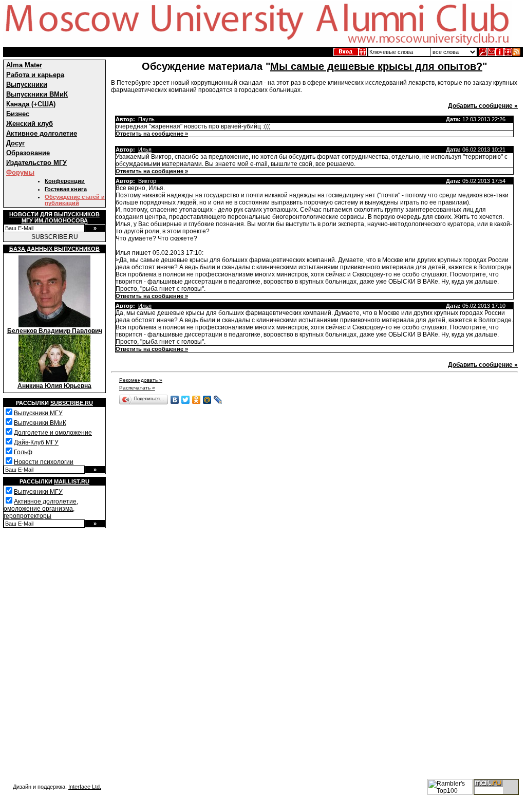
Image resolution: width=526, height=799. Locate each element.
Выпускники (26, 84)
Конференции (65, 181)
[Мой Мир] (207, 399)
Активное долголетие (41, 133)
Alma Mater (24, 65)
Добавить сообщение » (483, 105)
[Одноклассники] (196, 399)
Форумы (20, 172)
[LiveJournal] (218, 399)
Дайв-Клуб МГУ (36, 442)
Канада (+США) (30, 104)
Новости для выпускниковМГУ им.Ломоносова (54, 217)
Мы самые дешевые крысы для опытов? (376, 66)
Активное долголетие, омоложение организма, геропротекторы (41, 508)
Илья (145, 149)
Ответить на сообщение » (152, 134)
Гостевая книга (66, 189)
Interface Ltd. (84, 787)
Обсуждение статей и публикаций (75, 200)
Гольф (23, 452)
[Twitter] (185, 399)
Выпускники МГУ (38, 413)
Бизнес (17, 114)
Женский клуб (29, 123)
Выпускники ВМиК (37, 94)
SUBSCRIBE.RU (54, 236)
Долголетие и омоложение (53, 432)
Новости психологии (43, 462)
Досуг (15, 143)
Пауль (146, 119)
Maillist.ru (71, 481)
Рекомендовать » (140, 380)
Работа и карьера (35, 75)
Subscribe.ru (71, 403)
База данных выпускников (54, 249)
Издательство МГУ (36, 162)
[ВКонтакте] (175, 399)
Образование (28, 153)
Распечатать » (137, 388)
